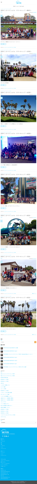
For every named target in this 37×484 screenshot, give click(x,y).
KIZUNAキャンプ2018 (4, 409)
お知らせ (2, 383)
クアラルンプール (3, 455)
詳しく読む (3, 249)
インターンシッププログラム (5, 463)
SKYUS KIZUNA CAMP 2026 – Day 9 (10, 363)
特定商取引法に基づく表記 (15, 481)
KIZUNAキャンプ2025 (4, 381)
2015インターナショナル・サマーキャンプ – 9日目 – (16, 174)
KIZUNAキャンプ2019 (4, 390)
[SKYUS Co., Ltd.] (18, 2)
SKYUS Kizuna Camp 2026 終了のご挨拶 (11, 347)
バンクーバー (3, 452)
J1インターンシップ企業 (5, 394)
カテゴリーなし (3, 416)
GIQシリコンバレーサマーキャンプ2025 (8, 373)
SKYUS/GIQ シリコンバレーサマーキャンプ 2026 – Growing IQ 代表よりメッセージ (18, 354)
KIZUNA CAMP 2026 (4, 377)
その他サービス (3, 466)
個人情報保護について (23, 481)
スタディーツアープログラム (5, 460)
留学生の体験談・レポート (5, 407)
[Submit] (35, 342)
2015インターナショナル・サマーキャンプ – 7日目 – (16, 256)
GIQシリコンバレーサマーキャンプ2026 (8, 375)
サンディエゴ (3, 441)
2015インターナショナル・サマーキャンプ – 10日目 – (16, 133)
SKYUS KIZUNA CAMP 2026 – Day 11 (10, 357)
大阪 (1, 444)
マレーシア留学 (3, 388)
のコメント (34, 293)
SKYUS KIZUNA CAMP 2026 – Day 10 (10, 360)
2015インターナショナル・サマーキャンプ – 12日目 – (16, 51)
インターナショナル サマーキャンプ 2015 (10, 47)
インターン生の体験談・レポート (6, 396)
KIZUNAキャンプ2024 (4, 379)
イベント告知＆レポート (5, 403)
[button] (1, 2)
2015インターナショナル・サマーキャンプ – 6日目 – (16, 297)
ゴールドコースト (3, 448)
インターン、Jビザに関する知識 (6, 392)
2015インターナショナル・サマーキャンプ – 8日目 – (16, 215)
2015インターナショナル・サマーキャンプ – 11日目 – (16, 92)
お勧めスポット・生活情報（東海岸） (7, 398)
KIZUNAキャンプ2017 (4, 411)
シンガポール (3, 445)
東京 (1, 442)
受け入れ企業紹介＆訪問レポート (6, 405)
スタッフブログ (3, 401)
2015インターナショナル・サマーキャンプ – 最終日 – (16, 10)
